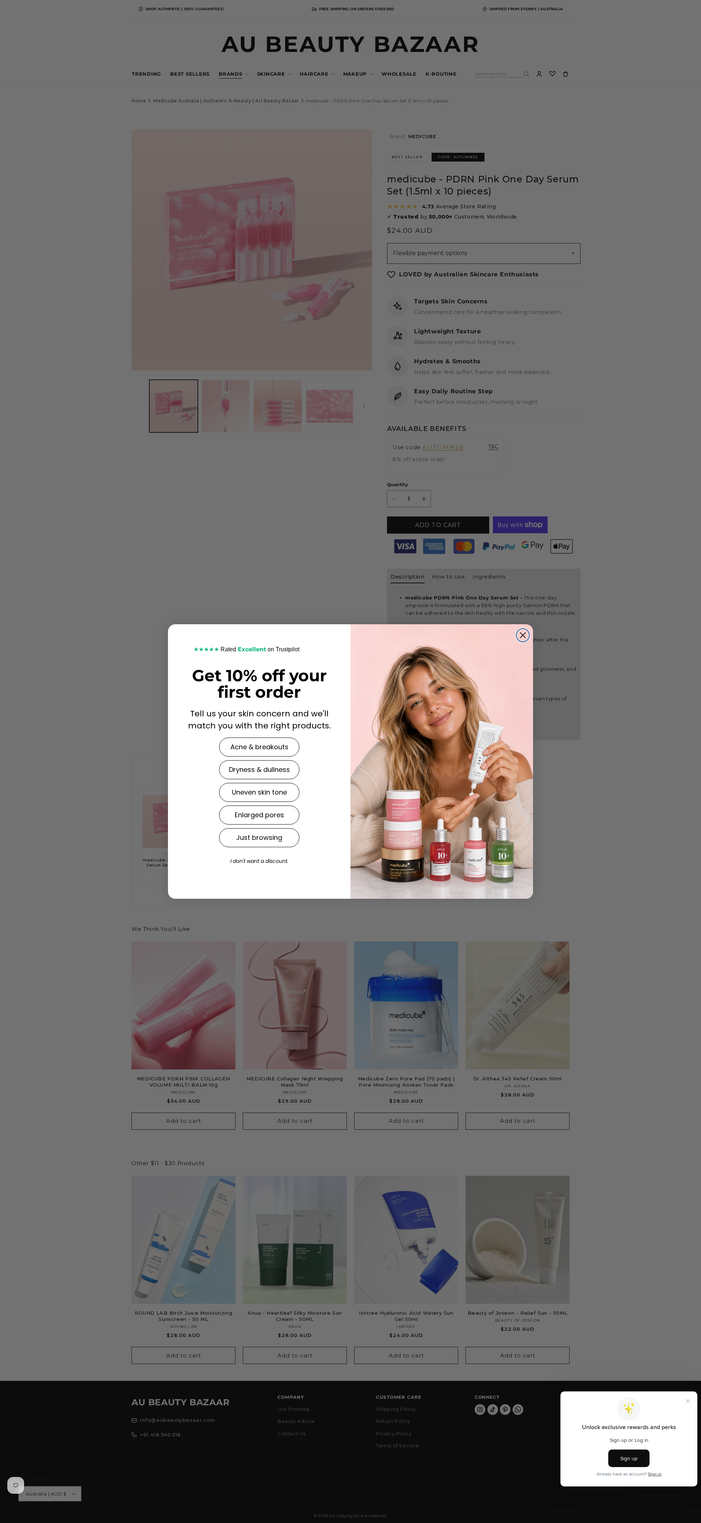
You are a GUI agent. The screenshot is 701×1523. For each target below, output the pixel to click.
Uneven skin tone (259, 792)
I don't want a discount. (259, 861)
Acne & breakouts (259, 746)
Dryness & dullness (259, 769)
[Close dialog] (522, 635)
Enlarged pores (259, 814)
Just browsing (259, 837)
